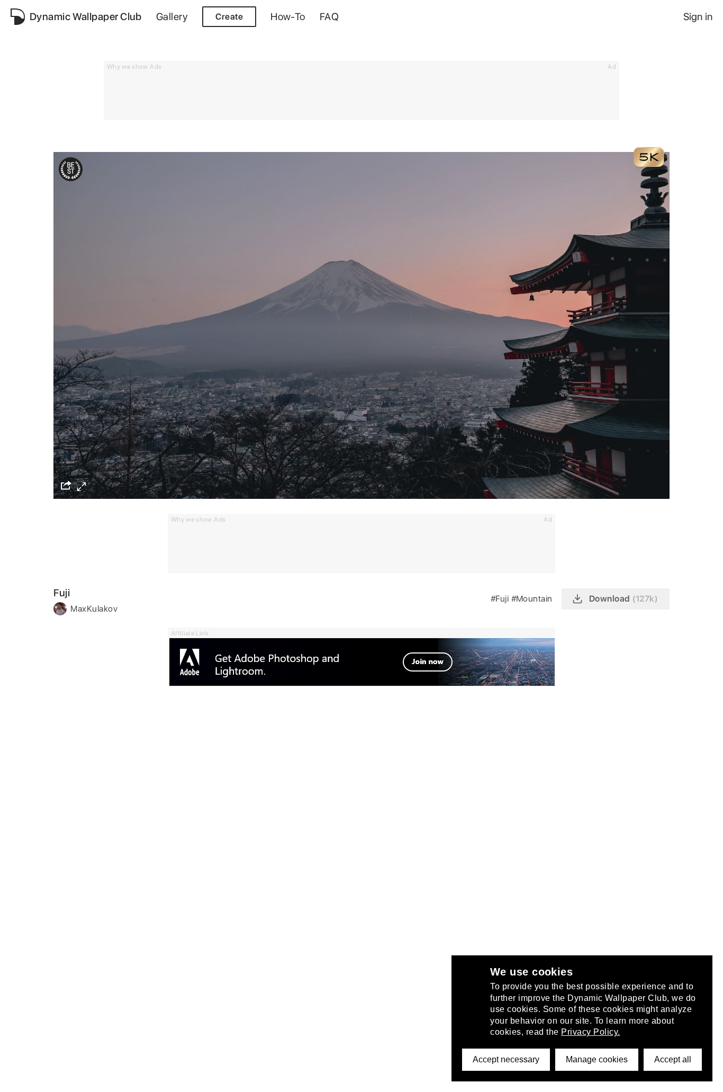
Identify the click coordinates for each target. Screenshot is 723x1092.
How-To (287, 17)
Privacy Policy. (590, 1031)
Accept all (672, 1059)
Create (229, 17)
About (22, 1078)
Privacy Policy (71, 1078)
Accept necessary (506, 1059)
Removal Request (217, 1078)
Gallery (172, 17)
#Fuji (501, 599)
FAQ (329, 17)
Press (310, 1078)
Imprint (274, 1078)
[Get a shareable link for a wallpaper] (66, 485)
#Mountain (533, 599)
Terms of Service (141, 1078)
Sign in (697, 17)
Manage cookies (597, 1059)
